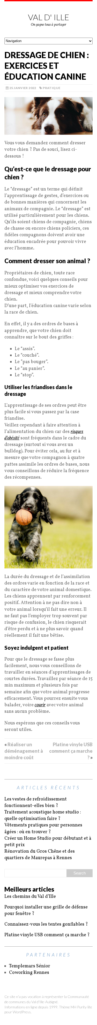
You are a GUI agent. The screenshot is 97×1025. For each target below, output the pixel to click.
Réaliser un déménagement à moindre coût (23, 751)
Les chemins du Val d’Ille (30, 896)
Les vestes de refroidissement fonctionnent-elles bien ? (35, 802)
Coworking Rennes (29, 972)
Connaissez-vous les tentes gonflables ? (46, 924)
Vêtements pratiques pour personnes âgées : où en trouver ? (43, 828)
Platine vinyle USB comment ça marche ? (71, 751)
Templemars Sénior (29, 966)
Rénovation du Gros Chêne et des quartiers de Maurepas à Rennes (39, 854)
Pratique (51, 88)
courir (40, 705)
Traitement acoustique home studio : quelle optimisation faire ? (42, 815)
